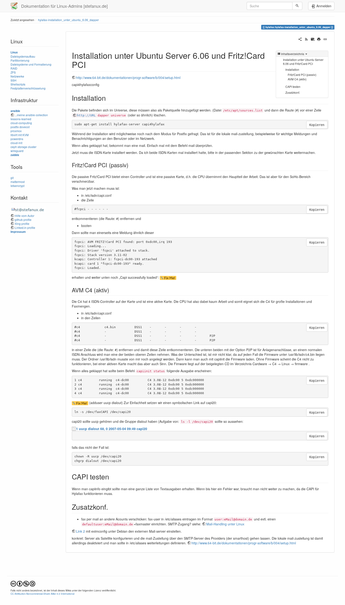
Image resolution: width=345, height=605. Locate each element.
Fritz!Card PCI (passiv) (302, 75)
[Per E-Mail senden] (313, 38)
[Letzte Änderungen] (306, 38)
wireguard (17, 151)
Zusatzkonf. (292, 92)
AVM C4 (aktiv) (297, 79)
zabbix (15, 155)
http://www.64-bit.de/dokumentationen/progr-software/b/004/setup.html (128, 77)
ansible (15, 111)
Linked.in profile (25, 228)
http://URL (86, 115)
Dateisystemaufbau (23, 56)
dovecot (24, 127)
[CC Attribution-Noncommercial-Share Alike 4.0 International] (23, 583)
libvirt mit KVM (20, 135)
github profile (23, 220)
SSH (13, 80)
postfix (15, 127)
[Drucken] (319, 38)
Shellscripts (18, 84)
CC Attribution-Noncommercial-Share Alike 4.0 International (42, 593)
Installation (292, 69)
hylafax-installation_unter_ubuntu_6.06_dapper (68, 20)
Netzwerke (17, 76)
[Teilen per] (300, 38)
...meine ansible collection (31, 115)
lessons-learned (21, 119)
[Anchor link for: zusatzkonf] (111, 506)
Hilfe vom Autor (24, 216)
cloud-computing (21, 123)
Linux (14, 52)
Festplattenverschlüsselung (28, 88)
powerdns (17, 139)
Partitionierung (20, 60)
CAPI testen (292, 87)
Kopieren (316, 125)
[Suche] (297, 6)
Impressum (18, 232)
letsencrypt (17, 186)
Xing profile (22, 224)
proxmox (16, 131)
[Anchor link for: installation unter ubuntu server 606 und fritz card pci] (90, 64)
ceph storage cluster (23, 147)
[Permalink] (325, 38)
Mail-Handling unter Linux (225, 524)
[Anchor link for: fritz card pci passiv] (131, 165)
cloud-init (16, 143)
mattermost (18, 182)
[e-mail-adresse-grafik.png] (28, 209)
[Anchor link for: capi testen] (112, 476)
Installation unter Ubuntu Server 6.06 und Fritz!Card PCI (303, 62)
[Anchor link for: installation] (109, 97)
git (12, 178)
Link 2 (80, 531)
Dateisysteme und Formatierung (31, 64)
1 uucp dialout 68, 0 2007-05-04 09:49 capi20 (111, 428)
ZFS (13, 72)
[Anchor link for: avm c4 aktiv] (112, 290)
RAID (14, 68)
